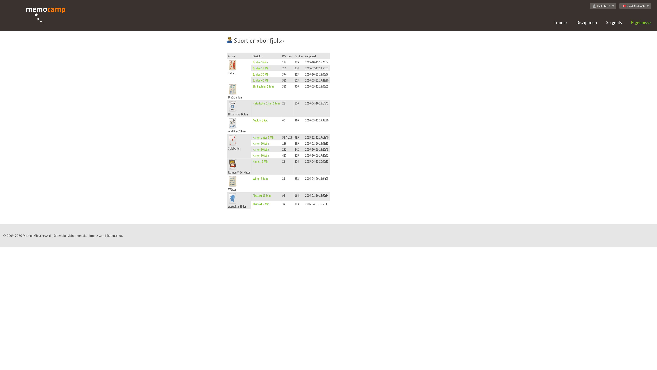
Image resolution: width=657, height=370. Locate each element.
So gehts (614, 22)
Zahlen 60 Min (261, 80)
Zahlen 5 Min (260, 62)
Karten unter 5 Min (263, 137)
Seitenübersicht (63, 235)
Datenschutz (115, 235)
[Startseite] (46, 19)
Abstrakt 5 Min (261, 204)
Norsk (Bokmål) (636, 6)
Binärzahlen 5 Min (263, 86)
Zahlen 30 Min (261, 74)
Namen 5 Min (260, 161)
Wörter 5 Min (260, 178)
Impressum (96, 235)
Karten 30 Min (261, 149)
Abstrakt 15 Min (262, 195)
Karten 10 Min (261, 143)
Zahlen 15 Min (261, 68)
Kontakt (81, 235)
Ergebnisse (641, 22)
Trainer (560, 22)
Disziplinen (586, 22)
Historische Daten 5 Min (266, 103)
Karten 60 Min (261, 155)
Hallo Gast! (603, 6)
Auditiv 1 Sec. (260, 120)
